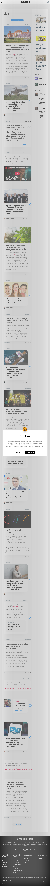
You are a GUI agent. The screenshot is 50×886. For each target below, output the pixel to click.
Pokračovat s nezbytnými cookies (37, 432)
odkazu (31, 448)
